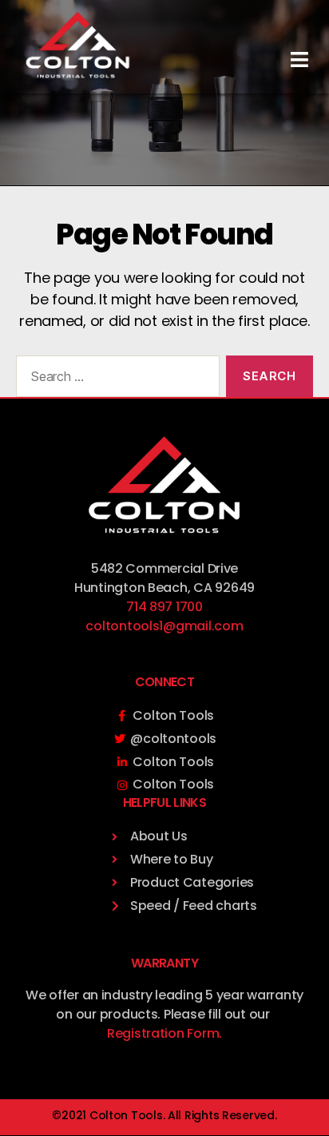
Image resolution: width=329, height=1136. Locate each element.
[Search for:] (115, 379)
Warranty (164, 963)
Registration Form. (164, 1033)
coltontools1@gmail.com (164, 626)
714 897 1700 (164, 607)
